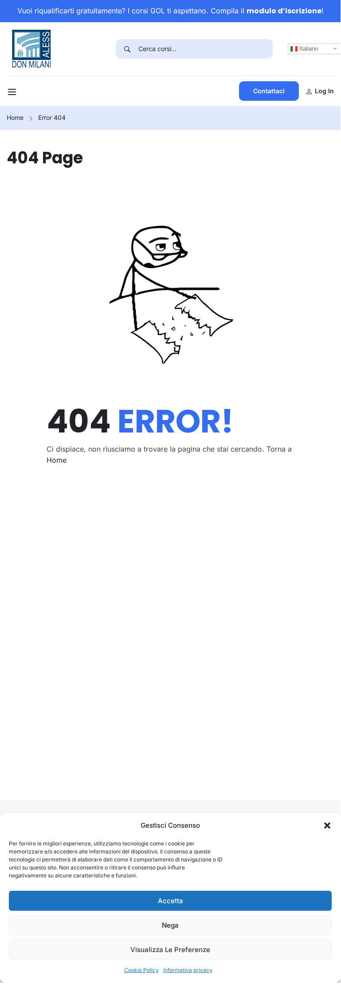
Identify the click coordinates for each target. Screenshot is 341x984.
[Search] (127, 49)
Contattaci (269, 91)
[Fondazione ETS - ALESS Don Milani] (31, 48)
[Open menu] (13, 93)
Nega (170, 925)
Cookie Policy (141, 970)
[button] (327, 825)
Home (15, 117)
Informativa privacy (187, 970)
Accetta (170, 901)
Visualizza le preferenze (170, 949)
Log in (324, 91)
